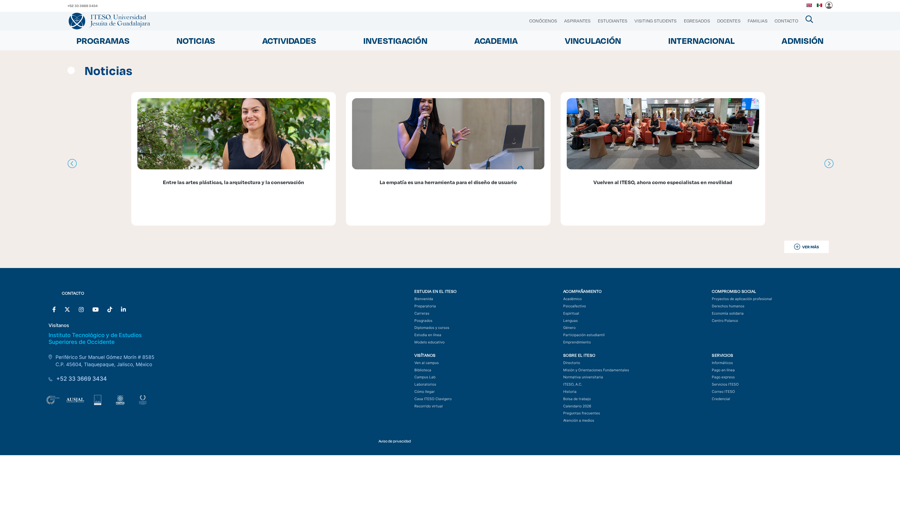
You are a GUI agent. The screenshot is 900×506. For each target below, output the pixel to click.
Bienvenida (423, 299)
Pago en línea (723, 370)
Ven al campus (426, 363)
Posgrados (423, 320)
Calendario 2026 (577, 406)
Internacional (701, 40)
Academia (496, 40)
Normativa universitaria (583, 377)
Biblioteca (422, 370)
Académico (572, 299)
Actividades (289, 40)
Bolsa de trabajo (577, 399)
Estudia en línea (427, 335)
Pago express (723, 377)
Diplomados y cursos (431, 327)
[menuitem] (543, 21)
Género (569, 327)
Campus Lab (424, 377)
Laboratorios (425, 384)
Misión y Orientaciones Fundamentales (596, 370)
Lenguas (570, 320)
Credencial (721, 399)
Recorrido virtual (428, 406)
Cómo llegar (424, 391)
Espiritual (571, 313)
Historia (570, 391)
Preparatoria (425, 306)
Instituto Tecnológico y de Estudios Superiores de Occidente (95, 338)
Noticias (195, 40)
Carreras (421, 313)
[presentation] (72, 163)
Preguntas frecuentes (581, 413)
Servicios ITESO (725, 384)
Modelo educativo (429, 342)
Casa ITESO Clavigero (433, 399)
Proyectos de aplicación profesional (742, 299)
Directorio (571, 363)
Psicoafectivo (574, 306)
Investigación (395, 40)
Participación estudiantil (584, 335)
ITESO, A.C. (572, 384)
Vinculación (593, 40)
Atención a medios (578, 420)
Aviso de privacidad (395, 441)
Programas (103, 40)
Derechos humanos (728, 306)
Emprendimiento (577, 342)
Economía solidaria (728, 313)
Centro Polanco (725, 320)
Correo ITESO (723, 391)
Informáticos (722, 363)
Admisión (803, 40)
